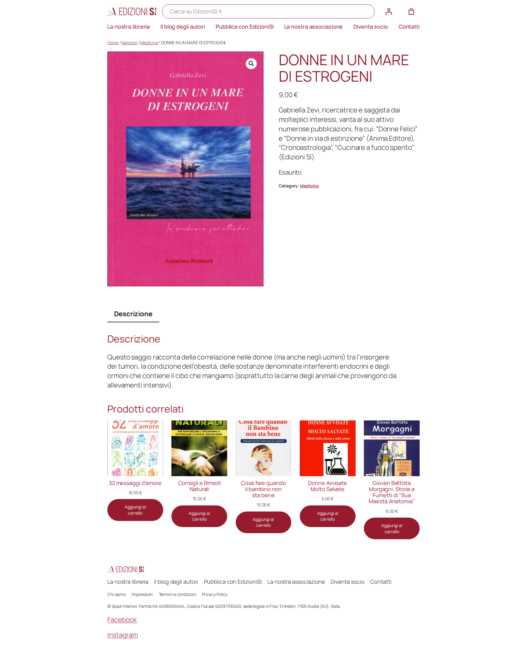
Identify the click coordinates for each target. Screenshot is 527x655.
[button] (251, 63)
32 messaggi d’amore (135, 483)
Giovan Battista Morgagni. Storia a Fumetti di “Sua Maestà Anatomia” (391, 492)
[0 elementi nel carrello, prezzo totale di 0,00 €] (411, 11)
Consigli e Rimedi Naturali (199, 486)
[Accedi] (388, 11)
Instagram (122, 634)
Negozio (129, 42)
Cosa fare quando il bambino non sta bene (263, 489)
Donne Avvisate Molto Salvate (327, 486)
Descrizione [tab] (133, 313)
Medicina (149, 42)
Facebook (122, 619)
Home (113, 42)
